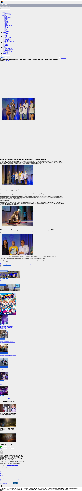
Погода (5, 23)
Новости (4, 12)
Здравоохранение (7, 39)
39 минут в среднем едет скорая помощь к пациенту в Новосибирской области (8, 281)
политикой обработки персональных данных (59, 488)
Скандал (6, 46)
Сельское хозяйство (8, 51)
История (6, 19)
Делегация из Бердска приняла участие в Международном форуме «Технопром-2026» (7, 342)
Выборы (6, 33)
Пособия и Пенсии (8, 25)
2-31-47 (16, 465)
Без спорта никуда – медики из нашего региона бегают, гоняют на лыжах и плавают (7, 369)
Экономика (4, 47)
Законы (5, 35)
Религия (6, 27)
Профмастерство (9, 266)
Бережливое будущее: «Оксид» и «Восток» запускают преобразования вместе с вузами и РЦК (7, 384)
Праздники (6, 26)
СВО (5, 28)
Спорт (5, 30)
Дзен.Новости (5, 53)
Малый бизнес (7, 40)
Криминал (6, 44)
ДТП (5, 43)
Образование (6, 22)
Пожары (6, 45)
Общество (4, 15)
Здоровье (6, 18)
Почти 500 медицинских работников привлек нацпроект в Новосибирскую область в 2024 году (10, 288)
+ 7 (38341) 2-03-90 (11, 465)
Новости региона (7, 14)
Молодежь (6, 21)
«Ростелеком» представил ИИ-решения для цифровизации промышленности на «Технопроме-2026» (7, 327)
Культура (6, 20)
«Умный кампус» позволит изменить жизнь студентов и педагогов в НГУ (7, 398)
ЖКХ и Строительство (8, 49)
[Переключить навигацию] (0, 8)
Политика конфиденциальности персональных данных (10, 473)
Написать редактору (4, 471)
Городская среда (7, 37)
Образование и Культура (9, 41)
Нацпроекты (4, 36)
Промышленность (7, 50)
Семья (5, 29)
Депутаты (6, 34)
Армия (5, 16)
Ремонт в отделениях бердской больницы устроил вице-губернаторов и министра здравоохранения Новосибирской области (8, 274)
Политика (4, 32)
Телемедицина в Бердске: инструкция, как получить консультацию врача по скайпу (16, 264)
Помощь (6, 24)
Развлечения (6, 31)
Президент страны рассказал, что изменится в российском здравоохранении (14, 263)
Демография (6, 38)
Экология (6, 52)
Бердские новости (3, 4)
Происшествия (5, 42)
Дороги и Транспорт (8, 48)
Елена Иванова (8, 60)
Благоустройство (7, 17)
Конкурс (4, 266)
